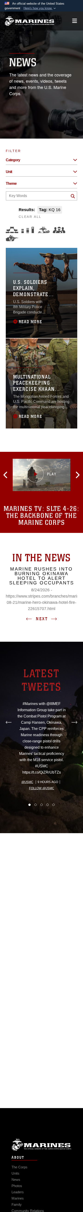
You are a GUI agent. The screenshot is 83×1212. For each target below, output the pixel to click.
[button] (40, 8)
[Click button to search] (73, 196)
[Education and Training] (27, 230)
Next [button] (42, 618)
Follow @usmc (41, 788)
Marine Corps (41, 1144)
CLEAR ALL (30, 217)
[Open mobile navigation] (74, 21)
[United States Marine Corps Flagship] (29, 21)
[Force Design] (12, 230)
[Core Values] (43, 230)
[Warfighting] (12, 238)
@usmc (27, 782)
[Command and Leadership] (59, 230)
